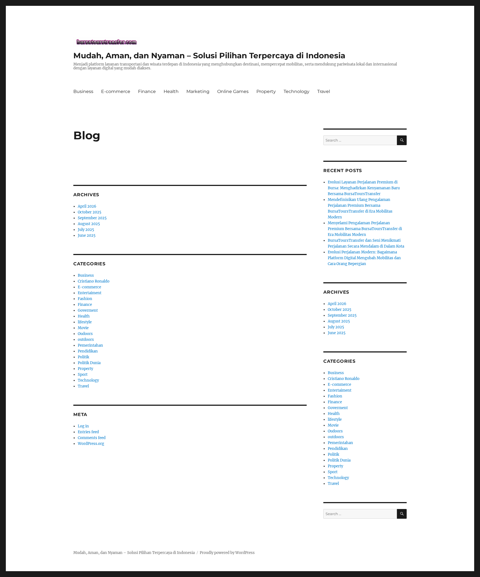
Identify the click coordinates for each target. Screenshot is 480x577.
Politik (83, 357)
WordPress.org (91, 443)
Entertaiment (89, 293)
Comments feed (92, 437)
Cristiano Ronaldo (93, 281)
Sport (83, 374)
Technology (296, 91)
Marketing (197, 91)
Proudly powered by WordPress (227, 552)
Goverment (88, 310)
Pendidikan (88, 351)
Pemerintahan (90, 345)
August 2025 (89, 223)
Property (266, 91)
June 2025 (87, 235)
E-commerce (115, 91)
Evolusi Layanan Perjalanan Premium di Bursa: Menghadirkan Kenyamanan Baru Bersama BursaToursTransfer (364, 188)
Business (83, 91)
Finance (147, 91)
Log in (83, 426)
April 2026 (87, 206)
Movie (83, 328)
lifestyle (85, 322)
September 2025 (92, 218)
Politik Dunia (89, 363)
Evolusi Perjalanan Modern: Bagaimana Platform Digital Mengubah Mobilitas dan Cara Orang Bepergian (364, 258)
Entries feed (88, 432)
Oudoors (85, 333)
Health (171, 91)
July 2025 (86, 229)
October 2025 (89, 212)
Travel (323, 91)
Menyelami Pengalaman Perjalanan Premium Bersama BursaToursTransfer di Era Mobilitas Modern (365, 229)
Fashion (85, 298)
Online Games (233, 91)
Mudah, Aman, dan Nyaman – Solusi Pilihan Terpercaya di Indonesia (209, 55)
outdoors (86, 339)
